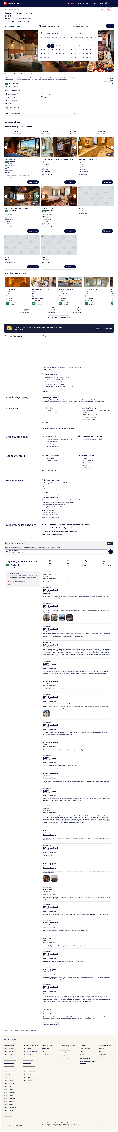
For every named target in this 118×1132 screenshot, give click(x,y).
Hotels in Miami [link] (8, 1074)
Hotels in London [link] (8, 1104)
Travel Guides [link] (102, 1054)
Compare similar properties (60, 317)
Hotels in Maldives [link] (28, 1057)
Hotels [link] (6, 1030)
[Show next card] (113, 295)
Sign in (112, 3)
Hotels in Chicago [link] (8, 1054)
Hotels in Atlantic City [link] (9, 1098)
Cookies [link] (82, 1054)
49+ (110, 69)
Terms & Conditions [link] (85, 1048)
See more (45, 391)
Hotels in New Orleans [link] (10, 1060)
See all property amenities (50, 449)
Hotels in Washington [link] (9, 1083)
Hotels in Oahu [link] (27, 1077)
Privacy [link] (82, 1051)
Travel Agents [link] (64, 1058)
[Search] (110, 551)
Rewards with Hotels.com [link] (106, 1057)
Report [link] (11, 584)
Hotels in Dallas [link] (8, 1116)
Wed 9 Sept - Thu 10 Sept (50, 27)
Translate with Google (49, 578)
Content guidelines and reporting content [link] (86, 1057)
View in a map (47, 369)
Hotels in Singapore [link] (28, 1054)
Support (94, 3)
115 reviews (9, 568)
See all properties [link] (13, 9)
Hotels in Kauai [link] (27, 1074)
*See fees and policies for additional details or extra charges (58, 428)
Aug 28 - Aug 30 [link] (73, 133)
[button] (45, 42)
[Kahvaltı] (46, 878)
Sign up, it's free (107, 328)
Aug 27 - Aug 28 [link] (45, 133)
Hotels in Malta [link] (27, 1063)
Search (110, 26)
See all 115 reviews (10, 86)
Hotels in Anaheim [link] (8, 1113)
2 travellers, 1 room (82, 27)
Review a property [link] (47, 1057)
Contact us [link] (45, 1054)
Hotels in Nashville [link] (9, 1066)
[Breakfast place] (54, 617)
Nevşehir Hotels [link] (25, 1030)
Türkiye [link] (11, 1030)
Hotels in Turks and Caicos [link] (30, 1051)
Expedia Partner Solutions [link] (68, 1053)
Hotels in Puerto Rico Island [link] (30, 1071)
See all (7, 103)
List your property (82, 3)
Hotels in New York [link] (9, 1051)
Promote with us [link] (65, 1055)
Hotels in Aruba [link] (27, 1048)
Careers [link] (101, 1051)
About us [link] (101, 1048)
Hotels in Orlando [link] (8, 1057)
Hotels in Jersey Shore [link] (29, 1066)
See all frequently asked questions (53, 534)
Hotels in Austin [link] (8, 1086)
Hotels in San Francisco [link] (10, 1069)
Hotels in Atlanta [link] (8, 1089)
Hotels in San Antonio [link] (9, 1092)
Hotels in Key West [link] (9, 1101)
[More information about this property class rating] (11, 16)
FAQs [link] (43, 1051)
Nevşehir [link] (17, 1030)
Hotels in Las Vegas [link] (9, 1048)
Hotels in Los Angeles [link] (9, 1071)
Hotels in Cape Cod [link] (28, 1080)
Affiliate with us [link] (65, 1050)
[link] (109, 9)
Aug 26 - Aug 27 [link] (17, 133)
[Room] (69, 617)
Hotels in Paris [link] (7, 1077)
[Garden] (62, 617)
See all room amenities (49, 470)
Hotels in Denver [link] (8, 1080)
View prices (33, 182)
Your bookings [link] (45, 1048)
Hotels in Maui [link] (26, 1069)
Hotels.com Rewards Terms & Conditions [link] (88, 1062)
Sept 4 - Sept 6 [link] (101, 133)
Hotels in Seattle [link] (8, 1110)
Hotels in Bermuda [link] (28, 1060)
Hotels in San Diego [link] (9, 1063)
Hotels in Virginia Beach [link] (10, 1107)
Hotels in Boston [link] (8, 1095)
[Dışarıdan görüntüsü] (54, 878)
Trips (101, 3)
